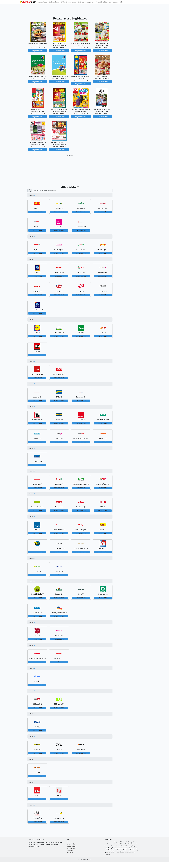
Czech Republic (109, 844)
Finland (123, 846)
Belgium (116, 842)
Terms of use (71, 848)
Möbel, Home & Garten (68, 2)
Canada (123, 848)
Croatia (110, 852)
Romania (118, 848)
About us (69, 842)
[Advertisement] (70, 10)
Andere (115, 2)
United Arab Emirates (131, 844)
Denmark (107, 846)
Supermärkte (42, 2)
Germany (132, 852)
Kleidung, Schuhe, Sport (85, 2)
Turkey (135, 850)
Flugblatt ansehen (37, 50)
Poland (122, 844)
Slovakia (117, 844)
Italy (133, 846)
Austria (107, 842)
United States (135, 848)
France (111, 842)
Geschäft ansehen (37, 212)
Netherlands (123, 842)
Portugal (130, 842)
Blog (122, 2)
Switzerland (117, 852)
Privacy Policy (71, 844)
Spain (106, 852)
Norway (113, 846)
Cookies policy (71, 846)
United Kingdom (110, 848)
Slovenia (136, 842)
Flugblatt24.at (87, 859)
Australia (116, 850)
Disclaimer (70, 850)
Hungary (129, 846)
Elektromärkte (54, 2)
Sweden (118, 846)
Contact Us (70, 852)
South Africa (129, 850)
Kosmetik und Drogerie (103, 2)
